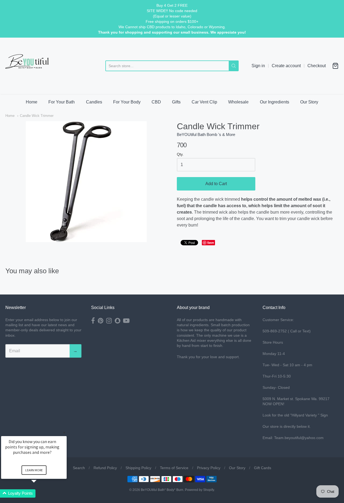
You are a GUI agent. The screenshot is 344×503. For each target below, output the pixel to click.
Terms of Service (174, 468)
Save (210, 242)
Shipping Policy (138, 468)
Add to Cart (216, 183)
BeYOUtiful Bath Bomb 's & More (206, 134)
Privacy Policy (208, 468)
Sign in (258, 65)
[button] (40, 493)
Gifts (176, 102)
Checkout (316, 65)
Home (31, 102)
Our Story (309, 102)
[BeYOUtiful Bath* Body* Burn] (30, 65)
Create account (286, 65)
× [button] (64, 432)
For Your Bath (61, 102)
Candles (94, 102)
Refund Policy (105, 468)
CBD (156, 102)
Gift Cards (262, 468)
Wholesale (238, 102)
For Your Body (127, 102)
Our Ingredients (274, 102)
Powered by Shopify (199, 490)
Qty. (180, 154)
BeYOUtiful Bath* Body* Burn (162, 490)
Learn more (34, 470)
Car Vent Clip (204, 102)
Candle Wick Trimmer (36, 116)
